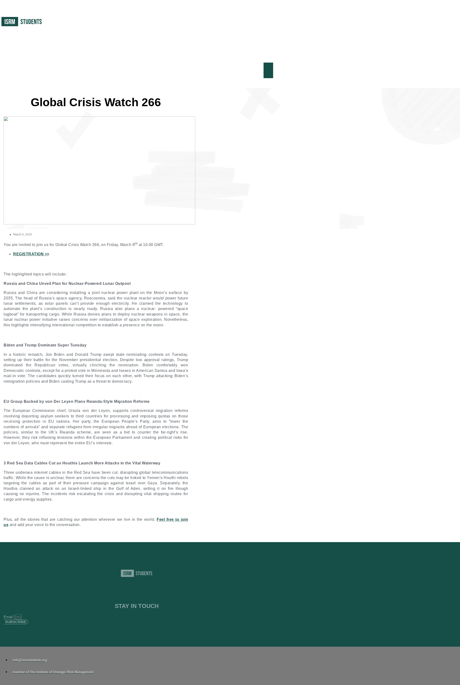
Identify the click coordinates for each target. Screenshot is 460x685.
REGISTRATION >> (31, 254)
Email (8, 617)
